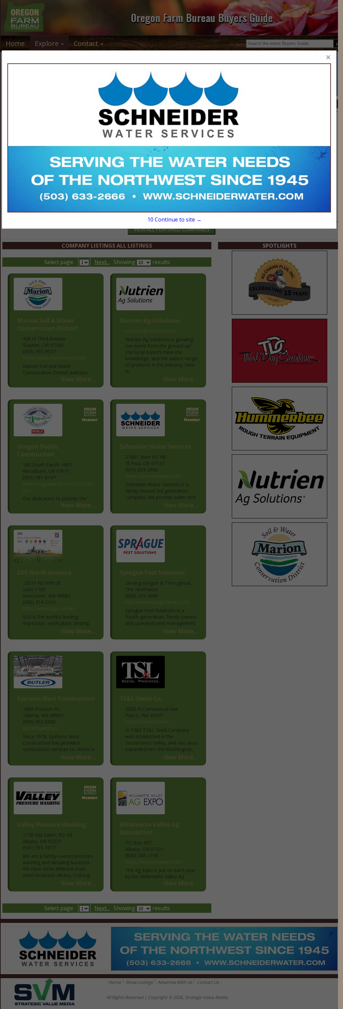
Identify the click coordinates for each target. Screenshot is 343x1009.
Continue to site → (174, 219)
